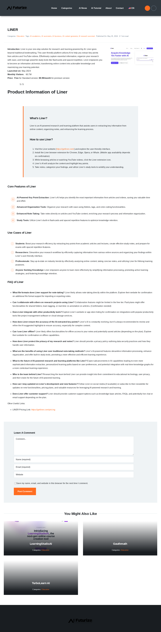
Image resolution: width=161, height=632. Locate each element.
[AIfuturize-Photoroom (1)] (17, 4)
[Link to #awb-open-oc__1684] (153, 8)
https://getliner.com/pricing (43, 410)
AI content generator (70, 36)
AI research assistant (87, 36)
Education (20, 36)
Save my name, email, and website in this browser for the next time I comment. (52, 483)
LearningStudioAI (41, 543)
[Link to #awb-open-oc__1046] (147, 8)
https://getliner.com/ (65, 149)
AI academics (35, 36)
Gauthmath (120, 543)
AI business (57, 36)
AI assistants (47, 36)
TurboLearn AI (41, 583)
